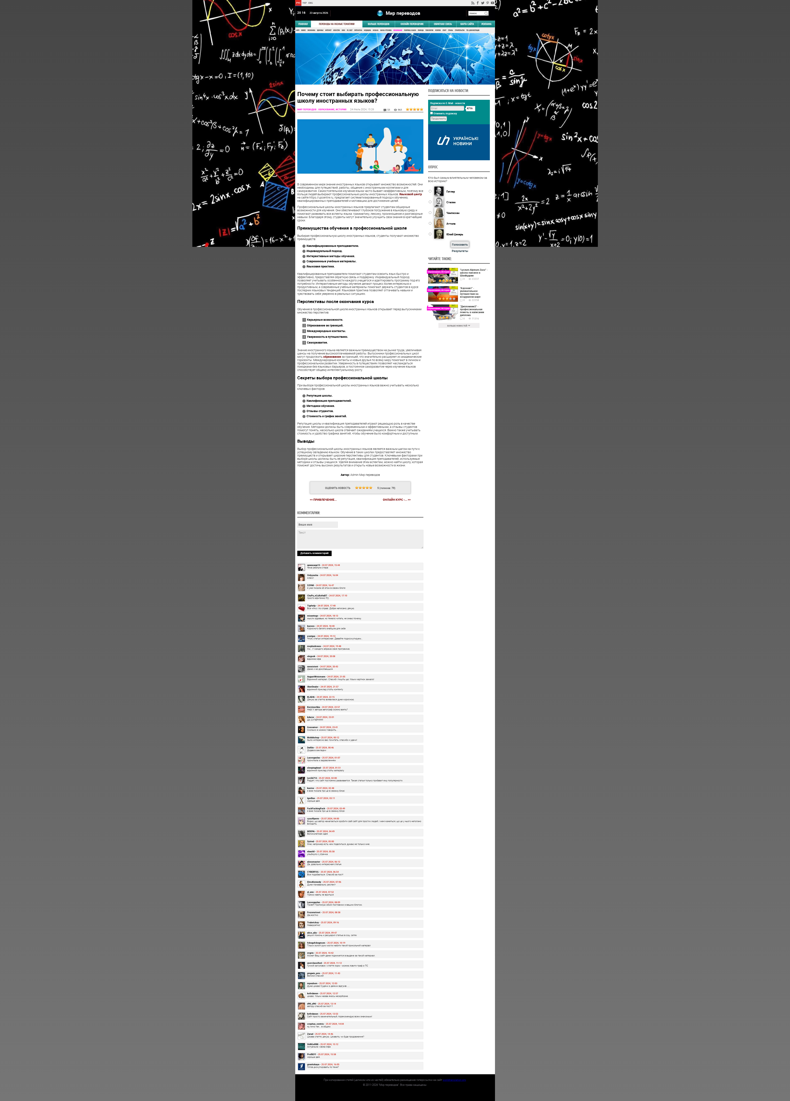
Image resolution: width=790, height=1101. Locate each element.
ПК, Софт (349, 30)
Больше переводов (378, 24)
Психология (429, 30)
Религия (438, 30)
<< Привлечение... (323, 500)
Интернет (328, 30)
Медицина (367, 30)
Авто (297, 30)
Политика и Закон (410, 30)
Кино (343, 30)
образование (332, 357)
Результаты (460, 251)
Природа (421, 30)
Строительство (460, 30)
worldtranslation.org (454, 1080)
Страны (450, 30)
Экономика (311, 30)
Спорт (444, 30)
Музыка (375, 30)
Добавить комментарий (314, 553)
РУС (298, 2)
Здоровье (320, 30)
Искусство (336, 30)
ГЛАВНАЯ (303, 24)
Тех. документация (472, 30)
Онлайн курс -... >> (397, 499)
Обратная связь (443, 24)
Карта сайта (467, 24)
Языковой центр (410, 194)
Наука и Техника (386, 30)
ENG (310, 2)
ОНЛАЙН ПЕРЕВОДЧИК (412, 24)
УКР (304, 2)
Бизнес (303, 30)
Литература (358, 30)
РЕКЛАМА (486, 24)
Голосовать (460, 244)
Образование (397, 30)
